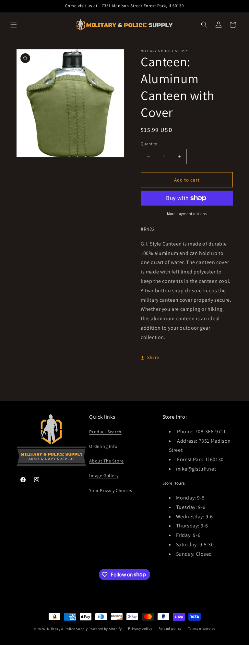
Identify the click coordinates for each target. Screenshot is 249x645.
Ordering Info (103, 446)
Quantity (149, 143)
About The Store (106, 461)
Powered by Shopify (105, 628)
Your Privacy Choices (110, 490)
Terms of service (201, 628)
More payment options (187, 213)
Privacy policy (140, 628)
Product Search (105, 432)
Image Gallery (103, 475)
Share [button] (153, 357)
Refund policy (170, 628)
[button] (13, 25)
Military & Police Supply (67, 628)
